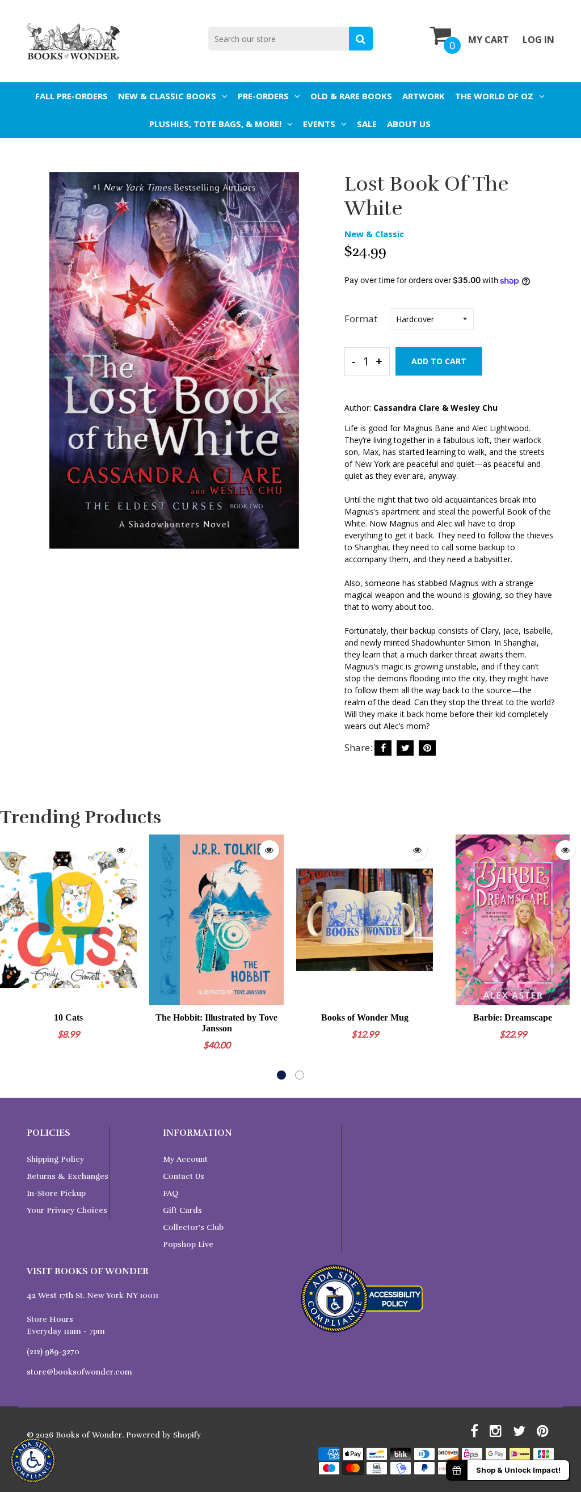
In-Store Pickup (56, 1193)
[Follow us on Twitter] (405, 748)
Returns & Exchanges (67, 1176)
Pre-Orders (263, 96)
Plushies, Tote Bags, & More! (215, 123)
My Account (185, 1159)
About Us (409, 123)
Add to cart (438, 361)
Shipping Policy (55, 1159)
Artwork (423, 96)
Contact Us (183, 1176)
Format (360, 318)
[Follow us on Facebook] (382, 748)
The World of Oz (494, 96)
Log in (538, 39)
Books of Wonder (89, 1435)
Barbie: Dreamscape (512, 1017)
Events (319, 123)
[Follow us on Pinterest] (427, 748)
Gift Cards (182, 1210)
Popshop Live (188, 1244)
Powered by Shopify (163, 1435)
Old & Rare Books (351, 96)
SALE (367, 123)
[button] (281, 1075)
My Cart (488, 39)
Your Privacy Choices (67, 1210)
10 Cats (68, 1017)
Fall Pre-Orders (71, 96)
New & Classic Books (167, 96)
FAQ (170, 1193)
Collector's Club (193, 1227)
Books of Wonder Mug (365, 1017)
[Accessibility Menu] (33, 1460)
